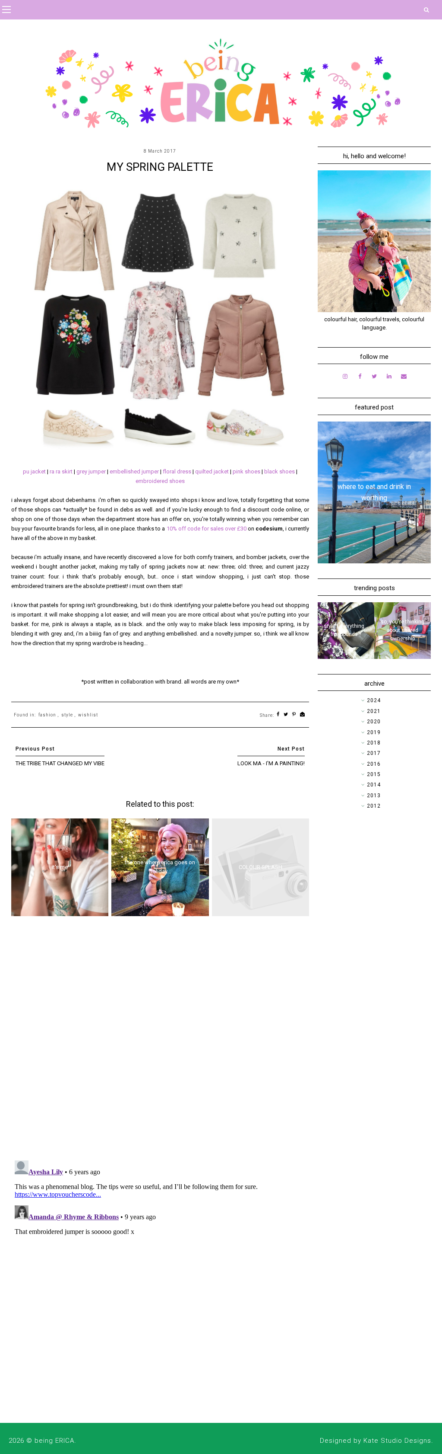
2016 (374, 764)
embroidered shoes (160, 481)
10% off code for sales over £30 (206, 528)
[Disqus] (160, 1041)
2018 (374, 743)
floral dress (177, 471)
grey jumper (91, 471)
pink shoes (246, 471)
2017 (374, 753)
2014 (374, 785)
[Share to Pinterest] (294, 715)
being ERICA (54, 1440)
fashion (47, 715)
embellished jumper (134, 471)
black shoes (279, 471)
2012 (374, 806)
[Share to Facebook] (278, 715)
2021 (374, 711)
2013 (374, 796)
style (67, 715)
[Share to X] (286, 715)
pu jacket (34, 471)
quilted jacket (212, 471)
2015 (374, 774)
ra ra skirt (61, 471)
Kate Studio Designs (397, 1440)
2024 (374, 700)
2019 (374, 732)
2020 (374, 722)
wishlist (88, 715)
